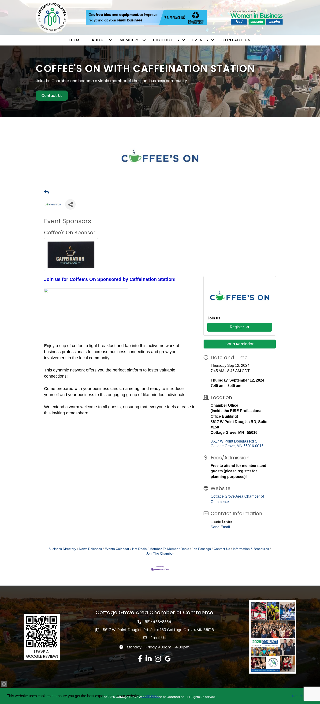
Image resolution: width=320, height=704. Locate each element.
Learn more (150, 696)
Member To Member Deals (169, 549)
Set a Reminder (240, 344)
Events (200, 40)
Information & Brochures (251, 549)
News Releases (90, 549)
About (99, 40)
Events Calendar (117, 549)
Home (75, 40)
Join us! (214, 318)
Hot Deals (139, 549)
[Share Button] (70, 204)
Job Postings (201, 549)
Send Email (220, 527)
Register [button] (237, 327)
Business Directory (62, 549)
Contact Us (236, 40)
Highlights (166, 40)
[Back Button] (46, 192)
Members (129, 40)
